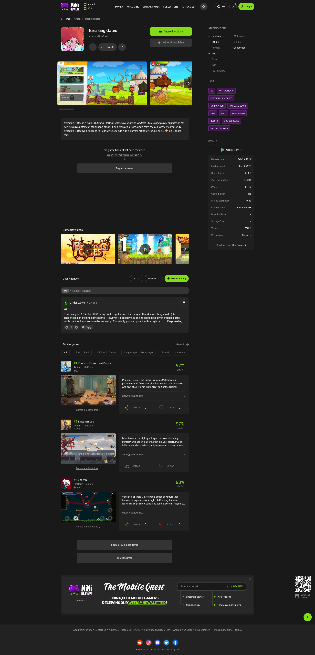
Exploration (216, 105)
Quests (214, 121)
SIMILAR (151, 6)
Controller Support (221, 98)
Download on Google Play (157, 629)
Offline (215, 41)
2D (211, 90)
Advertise (114, 629)
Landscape (239, 47)
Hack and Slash (238, 105)
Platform (103, 36)
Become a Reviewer (131, 629)
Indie (212, 113)
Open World (238, 113)
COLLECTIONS (170, 6)
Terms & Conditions (222, 629)
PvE (214, 53)
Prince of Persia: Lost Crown (92, 363)
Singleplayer (218, 36)
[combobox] (135, 278)
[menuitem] (119, 6)
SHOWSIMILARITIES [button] (132, 396)
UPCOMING (133, 6)
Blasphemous (84, 421)
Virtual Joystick (219, 128)
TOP (188, 6)
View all (180, 344)
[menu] (155, 6)
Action (92, 36)
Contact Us (100, 629)
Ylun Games (238, 245)
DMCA (238, 629)
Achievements (226, 90)
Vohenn (80, 480)
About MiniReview (82, 629)
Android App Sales (182, 629)
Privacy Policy (202, 629)
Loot (223, 113)
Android (173, 31)
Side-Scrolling (231, 121)
